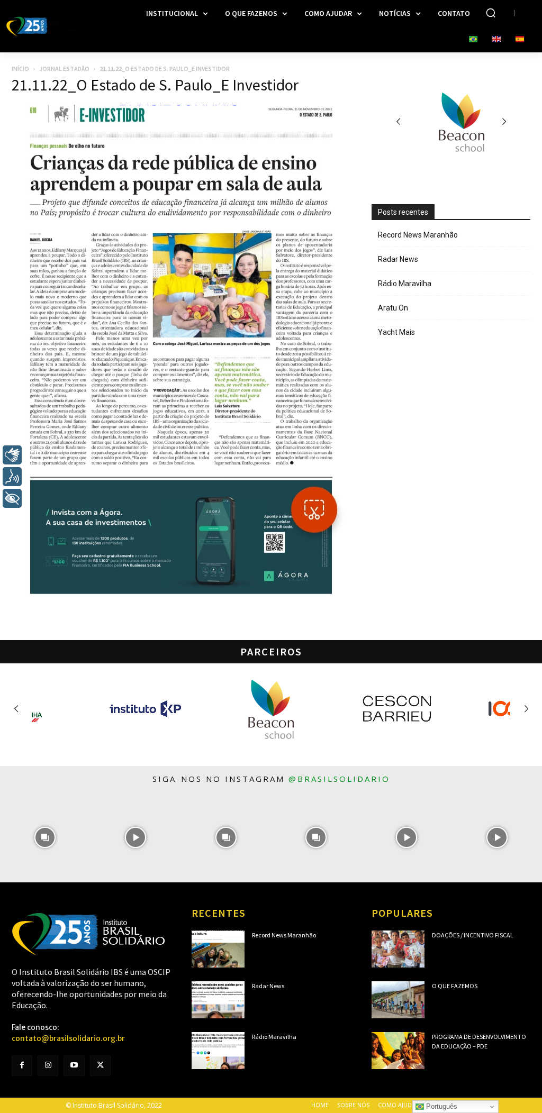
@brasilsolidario (339, 778)
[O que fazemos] (398, 999)
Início (20, 68)
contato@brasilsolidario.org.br (68, 1038)
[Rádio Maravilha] (218, 1050)
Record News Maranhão (418, 235)
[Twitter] (100, 1065)
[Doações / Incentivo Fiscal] (398, 949)
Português (440, 1106)
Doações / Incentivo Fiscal (472, 935)
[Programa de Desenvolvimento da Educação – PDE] (398, 1050)
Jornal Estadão (64, 68)
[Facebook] (22, 1065)
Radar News (398, 259)
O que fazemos (454, 986)
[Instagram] (48, 1065)
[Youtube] (74, 1065)
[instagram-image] (45, 837)
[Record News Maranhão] (218, 949)
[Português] (473, 39)
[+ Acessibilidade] (12, 498)
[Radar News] (218, 999)
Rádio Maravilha (404, 283)
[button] (490, 12)
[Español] (519, 39)
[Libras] (12, 454)
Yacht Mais (396, 332)
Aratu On (393, 308)
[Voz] (12, 476)
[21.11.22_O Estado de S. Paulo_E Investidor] (181, 593)
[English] (496, 39)
